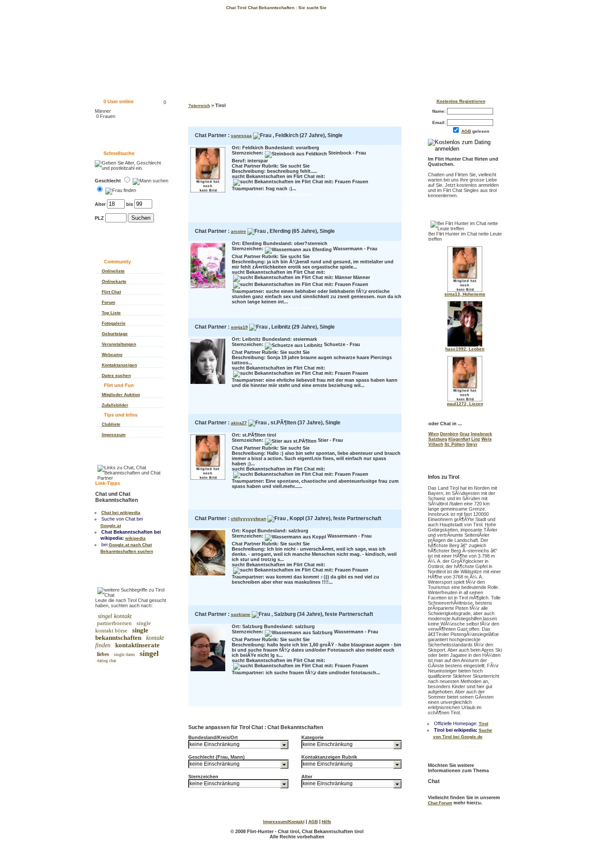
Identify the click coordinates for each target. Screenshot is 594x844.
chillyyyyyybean (248, 518)
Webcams (112, 354)
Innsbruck (481, 433)
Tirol (483, 723)
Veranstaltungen (119, 344)
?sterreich (199, 105)
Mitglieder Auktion (121, 394)
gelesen (477, 131)
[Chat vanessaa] (207, 193)
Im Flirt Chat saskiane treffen (286, 678)
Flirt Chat (111, 291)
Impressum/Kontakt (283, 821)
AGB (466, 131)
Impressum (114, 434)
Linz (475, 439)
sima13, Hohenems (464, 294)
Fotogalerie (114, 323)
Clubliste (111, 424)
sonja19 (239, 327)
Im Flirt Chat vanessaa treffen (286, 194)
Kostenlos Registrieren (461, 101)
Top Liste (111, 312)
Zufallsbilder (115, 405)
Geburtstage (115, 333)
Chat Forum (440, 802)
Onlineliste (113, 271)
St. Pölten (454, 444)
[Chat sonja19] (207, 384)
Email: (439, 122)
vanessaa (241, 135)
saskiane (240, 614)
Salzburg (437, 439)
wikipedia (135, 538)
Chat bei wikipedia (120, 512)
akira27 (239, 422)
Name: (439, 111)
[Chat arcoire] (207, 288)
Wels (486, 439)
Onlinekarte (114, 281)
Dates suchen (116, 375)
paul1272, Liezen (465, 403)
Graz (465, 433)
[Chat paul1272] (464, 399)
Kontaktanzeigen (119, 365)
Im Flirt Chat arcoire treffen (286, 307)
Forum (108, 302)
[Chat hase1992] (464, 345)
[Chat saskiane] (207, 671)
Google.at (110, 525)
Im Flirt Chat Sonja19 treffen (286, 391)
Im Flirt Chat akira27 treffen (286, 492)
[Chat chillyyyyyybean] (207, 576)
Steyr (471, 444)
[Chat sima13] (464, 290)
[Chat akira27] (207, 480)
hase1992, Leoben (464, 348)
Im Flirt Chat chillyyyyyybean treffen (286, 587)
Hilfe (326, 821)
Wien (433, 433)
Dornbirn (449, 433)
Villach (435, 444)
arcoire (238, 231)
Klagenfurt (459, 439)
